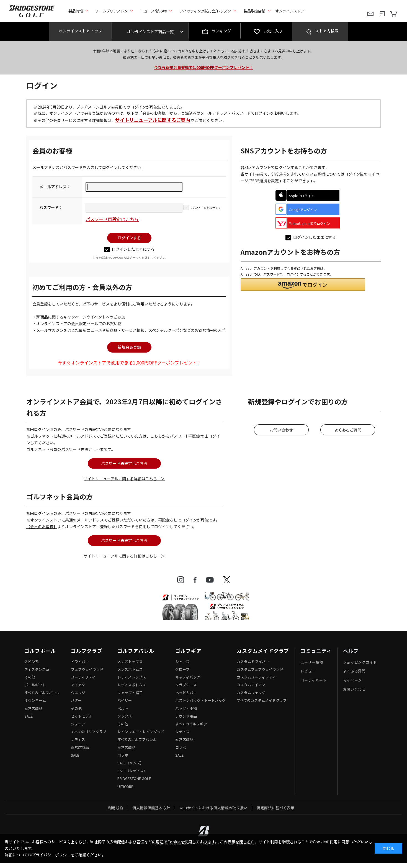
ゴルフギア (188, 651)
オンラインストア (289, 11)
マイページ (352, 680)
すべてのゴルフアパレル (136, 739)
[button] (303, 284)
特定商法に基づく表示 (276, 808)
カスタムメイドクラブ (263, 651)
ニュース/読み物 (153, 11)
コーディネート (313, 680)
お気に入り (273, 31)
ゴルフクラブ (86, 651)
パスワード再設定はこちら (112, 219)
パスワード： (51, 207)
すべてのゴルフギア (191, 723)
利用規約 (115, 808)
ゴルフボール (40, 651)
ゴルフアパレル (135, 651)
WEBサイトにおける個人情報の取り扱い (213, 808)
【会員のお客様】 (41, 526)
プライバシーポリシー (51, 854)
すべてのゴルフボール (42, 692)
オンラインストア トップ (80, 31)
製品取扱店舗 (254, 11)
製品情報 (75, 11)
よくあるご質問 (347, 430)
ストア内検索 (326, 31)
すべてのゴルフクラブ (88, 731)
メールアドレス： (54, 186)
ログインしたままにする (133, 249)
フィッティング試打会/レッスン (205, 11)
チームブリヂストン (112, 11)
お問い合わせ (281, 430)
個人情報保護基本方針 (151, 808)
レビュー (308, 671)
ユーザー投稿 (311, 662)
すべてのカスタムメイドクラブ (262, 700)
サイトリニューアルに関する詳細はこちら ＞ (124, 478)
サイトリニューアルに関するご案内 (152, 120)
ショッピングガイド (360, 662)
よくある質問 (354, 671)
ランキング (221, 31)
